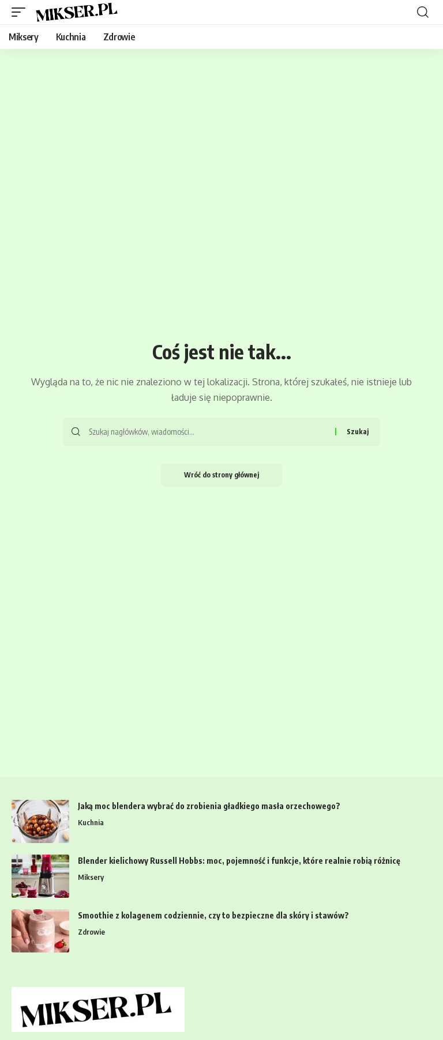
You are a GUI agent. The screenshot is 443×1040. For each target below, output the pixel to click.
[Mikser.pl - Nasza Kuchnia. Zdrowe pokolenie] (78, 12)
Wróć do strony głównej (221, 474)
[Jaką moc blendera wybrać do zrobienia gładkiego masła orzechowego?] (40, 821)
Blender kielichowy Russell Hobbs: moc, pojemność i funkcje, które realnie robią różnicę (239, 861)
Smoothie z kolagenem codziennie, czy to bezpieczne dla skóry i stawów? (213, 915)
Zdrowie (91, 931)
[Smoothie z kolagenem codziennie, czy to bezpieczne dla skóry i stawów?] (40, 930)
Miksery (91, 877)
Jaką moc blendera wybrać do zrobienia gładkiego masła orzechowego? (209, 806)
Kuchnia (91, 822)
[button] (21, 12)
